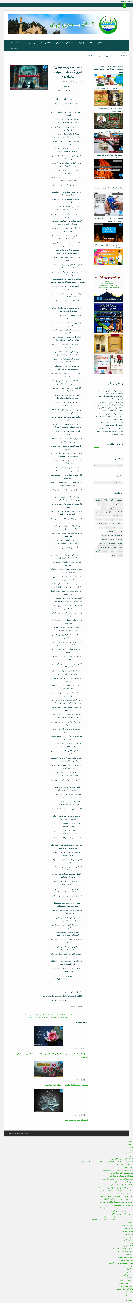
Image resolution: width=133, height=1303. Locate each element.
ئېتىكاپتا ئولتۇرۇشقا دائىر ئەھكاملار (121, 1176)
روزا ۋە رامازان (127, 1240)
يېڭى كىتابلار (129, 1156)
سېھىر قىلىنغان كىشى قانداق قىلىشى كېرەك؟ (117, 1217)
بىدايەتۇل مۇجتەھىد (126, 1280)
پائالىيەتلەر (26, 43)
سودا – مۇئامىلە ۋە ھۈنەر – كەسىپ (121, 1263)
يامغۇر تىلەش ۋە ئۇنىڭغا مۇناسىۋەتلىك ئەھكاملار (116, 1196)
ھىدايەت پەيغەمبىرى (75, 1006)
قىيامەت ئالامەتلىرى (108, 539)
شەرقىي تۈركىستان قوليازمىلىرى (112, 535)
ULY (90, 43)
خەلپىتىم (106, 519)
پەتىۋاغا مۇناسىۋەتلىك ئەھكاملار (122, 1185)
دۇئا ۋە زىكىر (128, 1234)
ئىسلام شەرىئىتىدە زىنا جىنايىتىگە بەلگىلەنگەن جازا (116, 1199)
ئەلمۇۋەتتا (112, 508)
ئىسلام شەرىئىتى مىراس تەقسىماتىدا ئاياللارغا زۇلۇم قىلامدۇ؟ (112, 1219)
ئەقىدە (100, 504)
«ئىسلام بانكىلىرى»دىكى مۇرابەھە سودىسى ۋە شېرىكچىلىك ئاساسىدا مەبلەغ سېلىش (104, 1161)
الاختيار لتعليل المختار (125, 1283)
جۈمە (97, 516)
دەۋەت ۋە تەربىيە (127, 1260)
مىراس (114, 547)
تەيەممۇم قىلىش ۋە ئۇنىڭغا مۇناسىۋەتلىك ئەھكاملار (115, 1188)
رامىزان (112, 523)
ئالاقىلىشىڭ (14, 48)
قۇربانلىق (103, 543)
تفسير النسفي (117, 516)
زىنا (101, 527)
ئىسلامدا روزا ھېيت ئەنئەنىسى (123, 1193)
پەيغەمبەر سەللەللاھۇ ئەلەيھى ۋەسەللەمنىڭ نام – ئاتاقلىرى (49, 1017)
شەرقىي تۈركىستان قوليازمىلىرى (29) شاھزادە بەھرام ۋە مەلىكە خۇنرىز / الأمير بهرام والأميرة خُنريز (110, 431)
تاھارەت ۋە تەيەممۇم (125, 1257)
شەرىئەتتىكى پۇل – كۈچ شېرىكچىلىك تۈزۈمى (118, 1170)
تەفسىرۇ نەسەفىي (127, 1286)
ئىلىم (112, 504)
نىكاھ (112, 551)
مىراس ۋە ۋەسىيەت (126, 1269)
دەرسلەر (37, 43)
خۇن (112, 519)
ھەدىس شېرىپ (127, 1231)
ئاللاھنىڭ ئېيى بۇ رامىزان (125, 1164)
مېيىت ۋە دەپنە (128, 1266)
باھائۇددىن (109, 512)
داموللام (98, 519)
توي (109, 516)
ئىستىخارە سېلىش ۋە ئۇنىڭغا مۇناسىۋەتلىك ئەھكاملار (115, 1208)
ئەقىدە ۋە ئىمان (127, 1225)
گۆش (98, 551)
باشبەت (110, 43)
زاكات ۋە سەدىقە (110, 527)
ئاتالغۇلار (119, 500)
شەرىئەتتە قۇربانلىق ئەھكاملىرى (122, 1173)
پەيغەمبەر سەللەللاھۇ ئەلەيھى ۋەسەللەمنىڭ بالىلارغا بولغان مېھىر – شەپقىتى (48, 1014)
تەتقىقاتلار (69, 43)
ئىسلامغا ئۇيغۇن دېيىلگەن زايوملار (121, 1211)
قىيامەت (119, 539)
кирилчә (100, 43)
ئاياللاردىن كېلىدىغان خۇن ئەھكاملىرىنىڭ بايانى (117, 1179)
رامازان (119, 523)
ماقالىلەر (48, 43)
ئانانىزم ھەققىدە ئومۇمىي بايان (122, 1214)
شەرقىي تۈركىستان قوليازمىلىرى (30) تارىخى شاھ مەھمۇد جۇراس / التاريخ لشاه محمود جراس (109, 416)
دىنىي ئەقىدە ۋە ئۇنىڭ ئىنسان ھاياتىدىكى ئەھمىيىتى (116, 1202)
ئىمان (106, 504)
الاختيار (104, 508)
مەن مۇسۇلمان (104, 547)
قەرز (120, 547)
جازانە (103, 516)
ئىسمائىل (119, 504)
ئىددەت (98, 500)
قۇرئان (120, 543)
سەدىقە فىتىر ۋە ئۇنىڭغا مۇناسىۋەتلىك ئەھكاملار (117, 1190)
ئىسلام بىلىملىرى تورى (64, 32)
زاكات (120, 527)
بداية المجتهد (99, 512)
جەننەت (119, 519)
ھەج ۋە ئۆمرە (128, 1246)
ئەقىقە (120, 508)
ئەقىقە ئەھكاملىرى (126, 1167)
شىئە (120, 531)
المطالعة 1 (118, 512)
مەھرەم (119, 551)
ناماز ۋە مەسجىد (127, 1237)
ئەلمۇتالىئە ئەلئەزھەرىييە (125, 1289)
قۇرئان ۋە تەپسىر (127, 1228)
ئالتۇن (112, 500)
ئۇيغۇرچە (81, 43)
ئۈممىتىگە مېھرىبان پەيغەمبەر (77, 1120)
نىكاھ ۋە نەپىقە (128, 1254)
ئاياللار (105, 500)
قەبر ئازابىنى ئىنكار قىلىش (124, 1182)
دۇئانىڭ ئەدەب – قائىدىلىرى (123, 1205)
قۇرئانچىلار (111, 543)
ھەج (113, 555)
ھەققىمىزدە (14, 43)
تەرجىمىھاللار (128, 1275)
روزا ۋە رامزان (102, 523)
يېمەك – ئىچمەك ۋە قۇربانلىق (123, 1248)
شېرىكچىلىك (112, 531)
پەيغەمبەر (105, 551)
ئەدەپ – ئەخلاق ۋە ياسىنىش (123, 1251)
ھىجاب (120, 555)
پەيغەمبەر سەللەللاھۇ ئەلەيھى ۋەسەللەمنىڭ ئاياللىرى (67, 1085)
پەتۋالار (58, 43)
